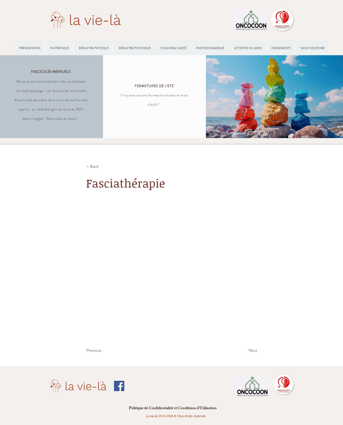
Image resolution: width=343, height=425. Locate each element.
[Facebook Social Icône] (119, 386)
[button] (103, 166)
